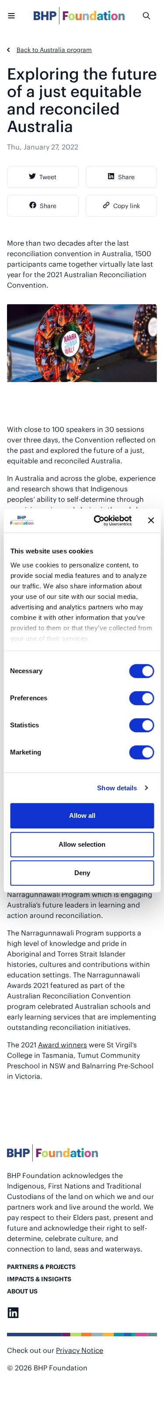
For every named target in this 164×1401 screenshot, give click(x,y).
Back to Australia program (54, 49)
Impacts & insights (39, 1279)
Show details (117, 788)
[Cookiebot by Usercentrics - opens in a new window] (98, 520)
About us (22, 1291)
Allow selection (82, 844)
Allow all (82, 815)
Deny (82, 872)
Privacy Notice (79, 1350)
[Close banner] (151, 521)
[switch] (141, 698)
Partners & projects (41, 1266)
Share (126, 177)
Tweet (47, 177)
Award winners (62, 1044)
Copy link (126, 205)
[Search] (149, 15)
